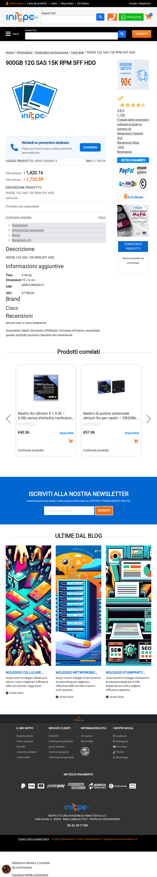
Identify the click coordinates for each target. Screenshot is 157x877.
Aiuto (54, 3)
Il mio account (24, 741)
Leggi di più (12, 197)
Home (10, 52)
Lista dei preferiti (37, 3)
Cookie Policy (41, 839)
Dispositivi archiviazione (51, 52)
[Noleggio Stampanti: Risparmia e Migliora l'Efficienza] (128, 606)
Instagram (121, 741)
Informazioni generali (61, 757)
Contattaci (90, 147)
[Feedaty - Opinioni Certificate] (85, 751)
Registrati (144, 3)
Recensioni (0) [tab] (21, 240)
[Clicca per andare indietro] (9, 419)
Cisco (102, 217)
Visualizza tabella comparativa (30, 874)
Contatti (53, 735)
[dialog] (6, 869)
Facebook (120, 735)
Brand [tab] (16, 235)
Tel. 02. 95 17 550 (77, 825)
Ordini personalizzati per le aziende (61, 744)
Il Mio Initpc (16, 3)
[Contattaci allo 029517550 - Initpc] (112, 18)
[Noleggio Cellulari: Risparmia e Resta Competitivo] (28, 606)
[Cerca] (100, 17)
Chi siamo (86, 735)
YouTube (121, 746)
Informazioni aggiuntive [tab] (28, 230)
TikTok (120, 752)
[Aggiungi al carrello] (70, 441)
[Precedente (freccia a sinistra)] (1, 859)
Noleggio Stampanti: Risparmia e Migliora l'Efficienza (124, 672)
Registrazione (24, 735)
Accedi (133, 3)
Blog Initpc (87, 741)
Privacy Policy (25, 839)
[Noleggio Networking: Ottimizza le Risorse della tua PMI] (78, 606)
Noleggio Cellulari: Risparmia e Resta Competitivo (23, 672)
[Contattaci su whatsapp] (131, 17)
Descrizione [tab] (20, 225)
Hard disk (77, 52)
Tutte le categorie (59, 752)
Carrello (21, 746)
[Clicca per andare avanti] (147, 419)
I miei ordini (23, 757)
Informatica (24, 52)
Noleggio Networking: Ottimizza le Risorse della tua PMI (76, 672)
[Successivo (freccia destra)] (4, 859)
